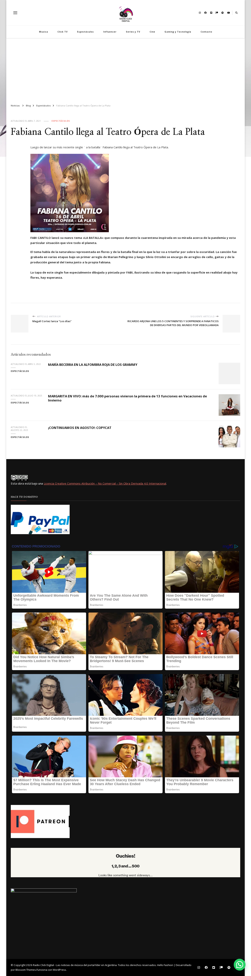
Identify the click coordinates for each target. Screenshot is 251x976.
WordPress (59, 969)
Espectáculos (85, 31)
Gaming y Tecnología (178, 31)
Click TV (62, 31)
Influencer (109, 31)
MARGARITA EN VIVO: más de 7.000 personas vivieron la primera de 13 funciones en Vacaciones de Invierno (127, 398)
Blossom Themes (25, 969)
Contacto (206, 31)
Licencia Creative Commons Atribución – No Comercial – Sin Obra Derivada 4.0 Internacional (105, 483)
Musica (43, 31)
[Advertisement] (125, 69)
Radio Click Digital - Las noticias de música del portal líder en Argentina (75, 965)
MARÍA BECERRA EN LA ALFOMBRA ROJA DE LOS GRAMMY (92, 364)
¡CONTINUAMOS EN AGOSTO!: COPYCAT (80, 427)
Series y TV (133, 31)
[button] (240, 965)
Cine (152, 31)
